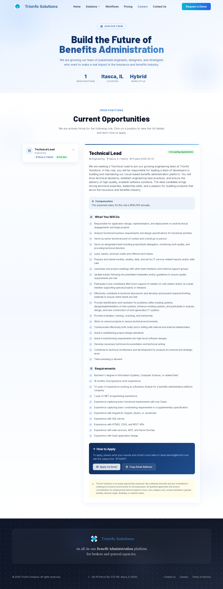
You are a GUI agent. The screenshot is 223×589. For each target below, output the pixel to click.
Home (77, 6)
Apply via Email (108, 466)
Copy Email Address (140, 466)
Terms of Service (201, 576)
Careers (143, 6)
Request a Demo (196, 6)
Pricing (128, 6)
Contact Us (159, 6)
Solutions (91, 6)
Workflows (112, 6)
